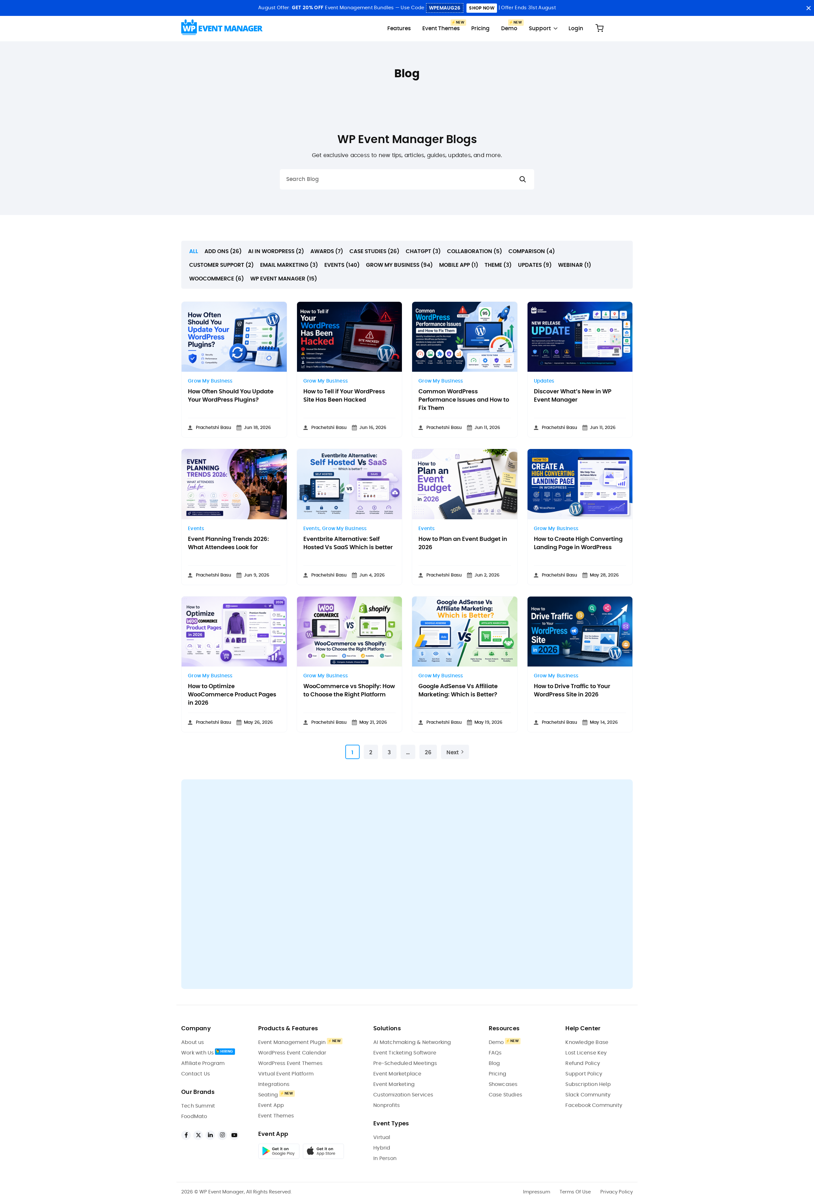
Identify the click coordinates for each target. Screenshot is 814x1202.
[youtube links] (234, 1135)
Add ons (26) (223, 251)
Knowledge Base (586, 1042)
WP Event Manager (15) (283, 278)
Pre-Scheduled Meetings (405, 1063)
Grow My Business (210, 381)
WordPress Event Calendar (292, 1052)
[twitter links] (198, 1135)
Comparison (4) (531, 251)
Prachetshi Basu (213, 427)
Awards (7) (326, 251)
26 (428, 752)
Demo (509, 28)
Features (399, 28)
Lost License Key (586, 1052)
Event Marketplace (397, 1073)
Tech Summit (198, 1106)
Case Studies (505, 1094)
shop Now (481, 8)
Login (576, 28)
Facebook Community (593, 1105)
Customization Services (403, 1094)
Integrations (273, 1084)
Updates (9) (535, 265)
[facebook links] (186, 1135)
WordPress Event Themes (290, 1063)
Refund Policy (582, 1063)
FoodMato (194, 1116)
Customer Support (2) (221, 265)
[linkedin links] (210, 1135)
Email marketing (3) (289, 265)
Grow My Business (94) (399, 265)
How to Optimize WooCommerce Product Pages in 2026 (232, 695)
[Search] (523, 179)
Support (540, 28)
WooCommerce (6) (216, 278)
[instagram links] (222, 1135)
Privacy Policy (616, 1192)
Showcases (503, 1084)
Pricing (480, 28)
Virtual (381, 1137)
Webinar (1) (574, 265)
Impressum (536, 1192)
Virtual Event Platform (286, 1073)
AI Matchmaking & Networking (412, 1042)
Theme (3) (498, 265)
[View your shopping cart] (599, 28)
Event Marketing (394, 1084)
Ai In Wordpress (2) (276, 251)
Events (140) (342, 265)
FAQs (495, 1052)
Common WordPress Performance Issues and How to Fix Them (463, 400)
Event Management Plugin (292, 1042)
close (808, 8)
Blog (494, 1063)
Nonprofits (386, 1105)
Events (196, 528)
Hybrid (381, 1147)
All (193, 251)
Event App (271, 1105)
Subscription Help (587, 1084)
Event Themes (441, 28)
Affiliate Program (202, 1063)
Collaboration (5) (474, 251)
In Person (385, 1158)
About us (192, 1042)
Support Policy (583, 1073)
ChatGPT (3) (423, 251)
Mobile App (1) (458, 265)
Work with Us (197, 1052)
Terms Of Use (575, 1192)
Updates (544, 381)
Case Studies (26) (374, 251)
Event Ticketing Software (404, 1052)
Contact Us (195, 1073)
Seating (268, 1094)
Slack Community (587, 1094)
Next (452, 752)
